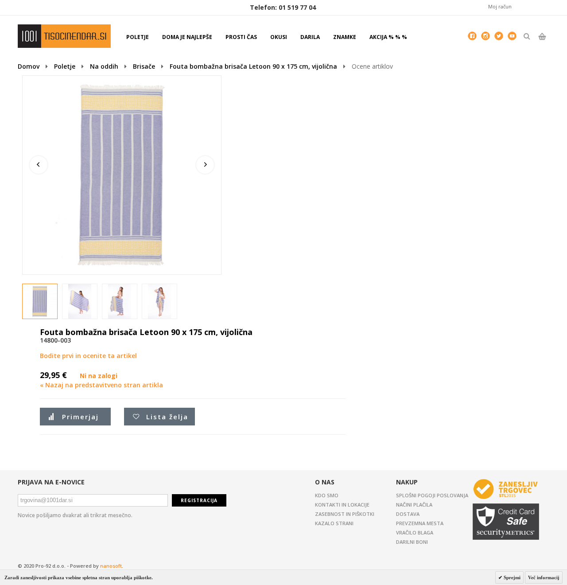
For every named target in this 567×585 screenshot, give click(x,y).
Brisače (144, 66)
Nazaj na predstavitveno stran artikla (101, 385)
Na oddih (104, 66)
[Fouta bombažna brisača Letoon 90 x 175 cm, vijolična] (40, 302)
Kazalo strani (334, 523)
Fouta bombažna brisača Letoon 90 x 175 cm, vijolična (253, 66)
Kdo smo (326, 495)
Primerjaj (80, 416)
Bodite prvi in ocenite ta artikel (88, 355)
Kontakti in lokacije (342, 504)
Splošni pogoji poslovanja (432, 495)
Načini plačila (414, 504)
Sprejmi (511, 577)
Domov (28, 66)
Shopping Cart (542, 43)
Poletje (64, 66)
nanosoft (111, 565)
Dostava (407, 514)
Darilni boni (412, 541)
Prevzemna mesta (419, 523)
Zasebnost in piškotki (344, 514)
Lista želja (167, 416)
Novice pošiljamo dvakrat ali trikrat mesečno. (75, 515)
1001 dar (64, 36)
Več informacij (543, 577)
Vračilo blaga (414, 532)
